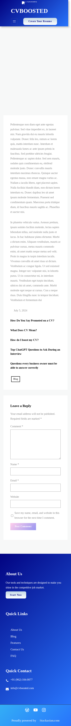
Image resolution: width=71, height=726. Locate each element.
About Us (16, 629)
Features (16, 642)
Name (14, 464)
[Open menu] (14, 21)
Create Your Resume (40, 21)
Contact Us (17, 649)
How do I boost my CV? (24, 339)
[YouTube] (35, 709)
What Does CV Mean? (23, 330)
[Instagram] (43, 709)
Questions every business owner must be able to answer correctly (33, 365)
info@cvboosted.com (22, 688)
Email (14, 480)
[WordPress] (27, 709)
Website (14, 496)
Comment (16, 426)
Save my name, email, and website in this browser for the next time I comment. (36, 515)
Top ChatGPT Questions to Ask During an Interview (35, 351)
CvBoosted (29, 11)
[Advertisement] (35, 64)
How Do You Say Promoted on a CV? (32, 320)
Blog (15, 379)
